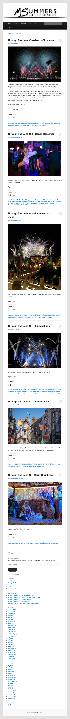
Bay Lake (32, 122)
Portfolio (16, 23)
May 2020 (10, 617)
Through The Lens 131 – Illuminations (29, 326)
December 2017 (12, 652)
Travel (24, 122)
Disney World (43, 122)
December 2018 (12, 629)
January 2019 (11, 627)
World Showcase (34, 125)
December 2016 (12, 675)
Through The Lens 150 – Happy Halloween (31, 133)
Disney (38, 122)
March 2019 (11, 623)
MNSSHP (13, 203)
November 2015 (12, 697)
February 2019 (12, 625)
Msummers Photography (22, 203)
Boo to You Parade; (52, 200)
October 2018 (11, 633)
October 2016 (11, 679)
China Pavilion (39, 314)
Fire (39, 463)
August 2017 (11, 660)
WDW (26, 205)
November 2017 (12, 654)
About (35, 23)
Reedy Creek (11, 393)
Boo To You (43, 200)
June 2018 (10, 641)
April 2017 (10, 668)
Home (9, 23)
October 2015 (11, 698)
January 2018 (11, 650)
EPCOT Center (55, 122)
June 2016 (10, 685)
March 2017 (11, 669)
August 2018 (11, 637)
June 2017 (10, 664)
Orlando (17, 125)
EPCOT (49, 122)
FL (14, 123)
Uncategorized (12, 589)
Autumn (32, 200)
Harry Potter (16, 464)
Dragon (36, 463)
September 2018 (12, 635)
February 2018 (12, 648)
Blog (30, 23)
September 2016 (12, 681)
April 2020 (10, 619)
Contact (10, 27)
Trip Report (11, 587)
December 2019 (12, 621)
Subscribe (12, 569)
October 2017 (11, 656)
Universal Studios (17, 466)
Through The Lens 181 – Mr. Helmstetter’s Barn (21, 595)
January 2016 (11, 693)
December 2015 (12, 695)
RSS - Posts (13, 554)
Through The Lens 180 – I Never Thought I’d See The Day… (24, 597)
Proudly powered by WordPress (35, 713)
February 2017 (12, 671)
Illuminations (22, 123)
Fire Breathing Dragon (46, 463)
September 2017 (12, 658)
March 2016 (11, 689)
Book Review (11, 581)
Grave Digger (15, 201)
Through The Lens (17, 122)
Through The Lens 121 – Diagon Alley (28, 401)
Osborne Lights (12, 543)
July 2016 (10, 683)
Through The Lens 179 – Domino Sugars (19, 599)
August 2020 (11, 613)
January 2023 (11, 612)
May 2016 (10, 687)
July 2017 (10, 662)
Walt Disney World (24, 125)
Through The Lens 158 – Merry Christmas (31, 40)
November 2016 (12, 677)
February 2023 (12, 610)
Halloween (22, 201)
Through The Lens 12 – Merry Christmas (30, 475)
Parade (36, 203)
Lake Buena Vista (48, 123)
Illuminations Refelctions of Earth (35, 123)
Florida (17, 123)
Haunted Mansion (29, 201)
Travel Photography (26, 317)
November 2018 (12, 631)
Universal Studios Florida (29, 466)
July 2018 (10, 639)
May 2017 (10, 666)
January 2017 (11, 673)
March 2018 (11, 646)
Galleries (23, 23)
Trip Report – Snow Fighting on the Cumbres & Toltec (23, 603)
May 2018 (10, 642)
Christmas (33, 542)
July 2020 (10, 615)
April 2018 (10, 644)
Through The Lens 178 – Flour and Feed (19, 601)
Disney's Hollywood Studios (43, 542)
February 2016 (12, 691)
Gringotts (10, 464)
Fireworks (10, 123)
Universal (10, 466)
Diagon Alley (30, 463)
